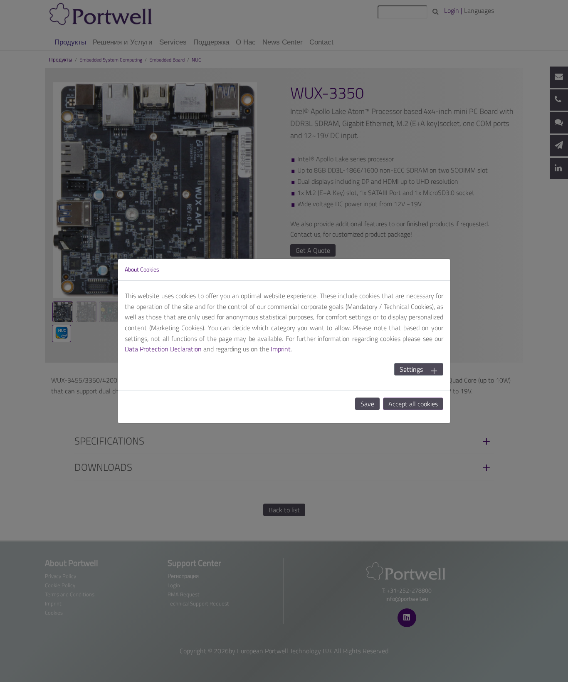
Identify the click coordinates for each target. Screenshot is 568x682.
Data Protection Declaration (163, 349)
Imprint (281, 349)
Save (367, 404)
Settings (411, 369)
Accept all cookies (413, 404)
